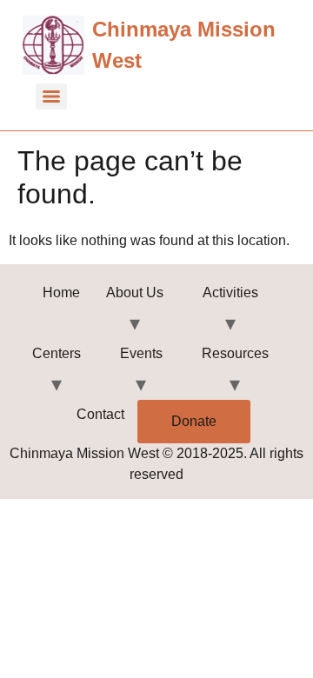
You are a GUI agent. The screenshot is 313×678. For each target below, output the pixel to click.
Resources (235, 353)
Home (61, 292)
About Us (134, 292)
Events (141, 353)
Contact (100, 414)
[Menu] (51, 96)
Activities (230, 292)
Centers (56, 353)
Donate (193, 421)
